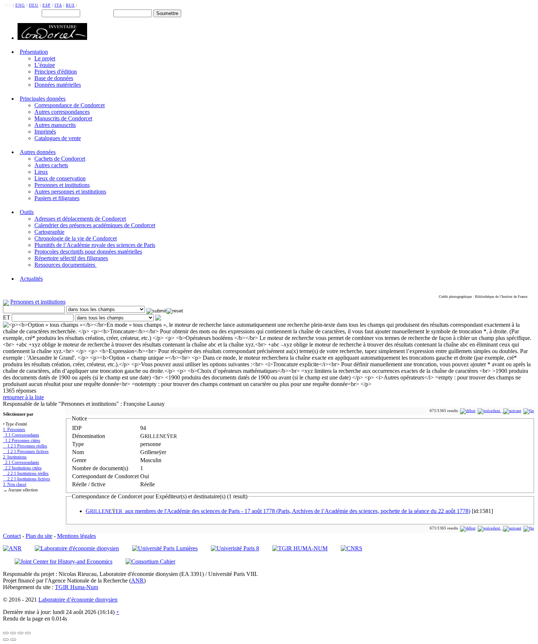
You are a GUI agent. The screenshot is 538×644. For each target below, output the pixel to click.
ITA (58, 5)
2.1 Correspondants (21, 462)
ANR (137, 580)
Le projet (44, 58)
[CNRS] (351, 548)
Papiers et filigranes (56, 198)
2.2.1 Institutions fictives (26, 479)
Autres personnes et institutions (70, 191)
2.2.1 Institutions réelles (26, 473)
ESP (46, 5)
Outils (27, 212)
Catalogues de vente (57, 138)
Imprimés (45, 131)
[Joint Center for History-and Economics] (63, 561)
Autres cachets (51, 165)
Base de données (53, 78)
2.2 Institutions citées (22, 468)
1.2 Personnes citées (21, 440)
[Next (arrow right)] (13, 640)
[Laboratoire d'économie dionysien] (77, 548)
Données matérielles (57, 85)
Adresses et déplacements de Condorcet (80, 219)
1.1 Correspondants (21, 435)
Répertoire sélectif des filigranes (71, 258)
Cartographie (49, 232)
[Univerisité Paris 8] (235, 548)
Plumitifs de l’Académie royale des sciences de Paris (94, 245)
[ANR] (12, 548)
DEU (33, 5)
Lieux (41, 172)
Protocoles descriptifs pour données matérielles (88, 251)
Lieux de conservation (60, 178)
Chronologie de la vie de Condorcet (75, 238)
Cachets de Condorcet (59, 159)
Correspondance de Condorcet (69, 105)
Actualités (31, 279)
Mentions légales (76, 536)
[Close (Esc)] (6, 633)
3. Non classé (14, 484)
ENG (20, 5)
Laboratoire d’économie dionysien (77, 599)
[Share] (13, 633)
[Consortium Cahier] (150, 561)
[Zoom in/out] (28, 633)
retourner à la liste (23, 397)
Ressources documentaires (65, 265)
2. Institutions (15, 457)
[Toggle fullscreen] (20, 633)
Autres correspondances (62, 112)
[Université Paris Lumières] (165, 548)
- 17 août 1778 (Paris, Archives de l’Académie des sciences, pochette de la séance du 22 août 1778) (278, 511)
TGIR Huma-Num (76, 587)
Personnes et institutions (62, 185)
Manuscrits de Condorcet (63, 118)
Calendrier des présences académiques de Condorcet (94, 225)
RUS (70, 5)
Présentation (34, 52)
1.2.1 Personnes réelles (25, 446)
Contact (12, 536)
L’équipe (44, 65)
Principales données (43, 99)
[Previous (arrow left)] (6, 640)
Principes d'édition (55, 71)
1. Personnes (14, 429)
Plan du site (39, 536)
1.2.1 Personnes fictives (26, 451)
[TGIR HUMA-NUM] (300, 548)
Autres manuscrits (55, 125)
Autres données (38, 152)
